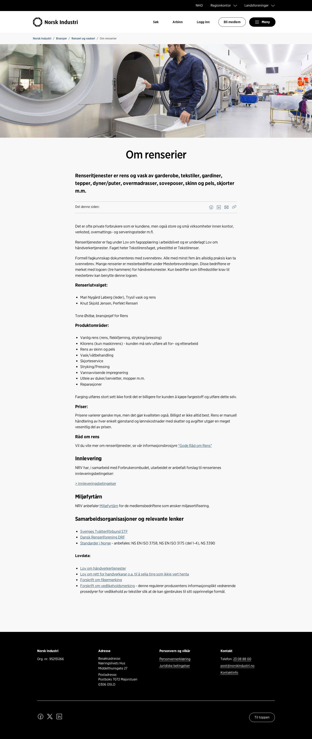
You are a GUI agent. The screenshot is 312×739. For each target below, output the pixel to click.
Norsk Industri (42, 38)
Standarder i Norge (95, 543)
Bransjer (61, 38)
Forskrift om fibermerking (101, 579)
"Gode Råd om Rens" (195, 445)
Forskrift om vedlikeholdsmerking (107, 585)
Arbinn (178, 22)
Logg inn (203, 22)
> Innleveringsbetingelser (95, 483)
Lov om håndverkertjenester (103, 568)
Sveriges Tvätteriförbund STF (104, 531)
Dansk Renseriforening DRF (102, 537)
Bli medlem (232, 22)
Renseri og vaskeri (83, 38)
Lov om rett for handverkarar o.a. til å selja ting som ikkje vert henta (134, 574)
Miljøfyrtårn (109, 505)
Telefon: (236, 659)
